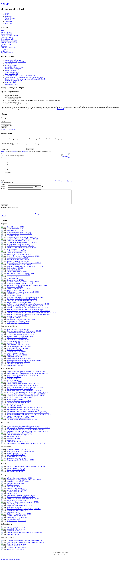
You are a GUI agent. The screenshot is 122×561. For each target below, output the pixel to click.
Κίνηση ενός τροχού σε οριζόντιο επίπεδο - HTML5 (23, 300)
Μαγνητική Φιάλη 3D (11, 74)
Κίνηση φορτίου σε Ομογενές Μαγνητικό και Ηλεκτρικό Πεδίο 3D (25, 79)
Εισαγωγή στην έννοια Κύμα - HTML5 (19, 345)
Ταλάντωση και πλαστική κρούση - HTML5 (20, 334)
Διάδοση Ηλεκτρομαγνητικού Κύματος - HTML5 (22, 419)
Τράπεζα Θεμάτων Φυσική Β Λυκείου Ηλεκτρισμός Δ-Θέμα (25, 542)
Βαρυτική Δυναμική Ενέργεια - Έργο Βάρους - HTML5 (24, 263)
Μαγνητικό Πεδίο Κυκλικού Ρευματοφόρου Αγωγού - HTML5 (26, 394)
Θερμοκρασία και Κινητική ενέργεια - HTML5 (21, 451)
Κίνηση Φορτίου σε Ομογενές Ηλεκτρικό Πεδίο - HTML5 (25, 387)
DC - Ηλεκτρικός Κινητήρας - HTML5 (18, 418)
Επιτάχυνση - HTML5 (13, 235)
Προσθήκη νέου (60, 181)
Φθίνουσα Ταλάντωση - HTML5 (17, 338)
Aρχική (7, 13)
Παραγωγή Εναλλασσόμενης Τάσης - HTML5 (21, 416)
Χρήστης (3, 118)
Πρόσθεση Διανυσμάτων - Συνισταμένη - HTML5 (22, 247)
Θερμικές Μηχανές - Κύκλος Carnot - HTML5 (21, 460)
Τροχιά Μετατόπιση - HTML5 (16, 228)
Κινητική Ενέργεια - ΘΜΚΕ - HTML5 (18, 261)
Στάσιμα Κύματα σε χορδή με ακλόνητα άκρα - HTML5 (24, 360)
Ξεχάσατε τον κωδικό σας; (9, 129)
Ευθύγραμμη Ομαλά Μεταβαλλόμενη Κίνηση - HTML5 (24, 237)
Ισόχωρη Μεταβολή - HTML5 (16, 455)
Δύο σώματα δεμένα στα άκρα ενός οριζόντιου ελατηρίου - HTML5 (27, 285)
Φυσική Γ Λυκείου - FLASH (9, 35)
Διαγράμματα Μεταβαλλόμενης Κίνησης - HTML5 (22, 239)
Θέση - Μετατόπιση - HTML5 (16, 227)
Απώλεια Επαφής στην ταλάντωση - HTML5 (20, 336)
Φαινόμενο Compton (11, 65)
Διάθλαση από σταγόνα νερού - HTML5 (19, 500)
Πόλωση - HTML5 (12, 512)
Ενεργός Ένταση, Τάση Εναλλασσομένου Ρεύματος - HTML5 (26, 443)
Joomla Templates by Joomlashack (11, 559)
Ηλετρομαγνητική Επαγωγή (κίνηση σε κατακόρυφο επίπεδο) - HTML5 (29, 414)
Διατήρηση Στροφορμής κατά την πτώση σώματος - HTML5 (25, 309)
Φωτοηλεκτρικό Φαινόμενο (13, 69)
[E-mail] (69, 155)
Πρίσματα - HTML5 (11, 82)
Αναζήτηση (4, 51)
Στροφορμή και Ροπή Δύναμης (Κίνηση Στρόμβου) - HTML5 (25, 306)
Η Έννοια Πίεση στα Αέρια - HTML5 (18, 449)
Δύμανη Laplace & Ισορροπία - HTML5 (19, 401)
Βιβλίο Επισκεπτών (7, 53)
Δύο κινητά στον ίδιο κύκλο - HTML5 (18, 275)
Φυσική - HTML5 (6, 32)
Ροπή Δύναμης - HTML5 (14, 295)
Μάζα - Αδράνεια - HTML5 (15, 249)
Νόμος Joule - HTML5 (14, 436)
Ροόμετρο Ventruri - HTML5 (15, 471)
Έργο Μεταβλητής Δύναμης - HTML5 (18, 259)
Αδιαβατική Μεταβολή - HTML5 (17, 458)
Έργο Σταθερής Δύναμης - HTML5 (17, 258)
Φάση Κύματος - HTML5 (14, 350)
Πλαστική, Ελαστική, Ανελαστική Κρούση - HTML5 (23, 282)
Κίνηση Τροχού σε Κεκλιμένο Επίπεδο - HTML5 (22, 299)
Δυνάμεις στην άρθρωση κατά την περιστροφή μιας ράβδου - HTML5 (28, 304)
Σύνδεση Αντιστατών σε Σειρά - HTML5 (19, 433)
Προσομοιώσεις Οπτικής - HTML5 (17, 517)
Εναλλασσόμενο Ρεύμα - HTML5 (17, 441)
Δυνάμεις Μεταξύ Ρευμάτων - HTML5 (18, 402)
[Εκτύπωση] (64, 155)
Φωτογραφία (8, 16)
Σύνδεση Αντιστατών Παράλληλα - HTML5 (20, 434)
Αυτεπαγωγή (8, 63)
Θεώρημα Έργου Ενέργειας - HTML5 (18, 321)
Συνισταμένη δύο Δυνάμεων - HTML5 (18, 244)
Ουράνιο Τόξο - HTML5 (14, 504)
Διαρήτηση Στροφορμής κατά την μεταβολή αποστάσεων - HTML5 (27, 307)
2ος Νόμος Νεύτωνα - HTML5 (16, 251)
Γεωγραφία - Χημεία (7, 37)
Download (8, 20)
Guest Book (8, 23)
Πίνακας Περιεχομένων (8, 39)
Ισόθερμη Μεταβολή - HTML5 (16, 456)
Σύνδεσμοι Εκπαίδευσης (8, 47)
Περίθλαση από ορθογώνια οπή (16, 521)
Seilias (5, 3)
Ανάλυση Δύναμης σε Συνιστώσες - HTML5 (20, 246)
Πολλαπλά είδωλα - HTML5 (15, 483)
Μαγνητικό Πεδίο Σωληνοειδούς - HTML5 (20, 397)
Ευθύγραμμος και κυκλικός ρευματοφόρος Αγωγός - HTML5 (25, 395)
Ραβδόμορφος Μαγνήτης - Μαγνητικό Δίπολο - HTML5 (24, 390)
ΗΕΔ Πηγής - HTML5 (13, 438)
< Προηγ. (36, 214)
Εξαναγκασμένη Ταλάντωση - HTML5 (18, 339)
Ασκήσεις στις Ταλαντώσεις (15, 549)
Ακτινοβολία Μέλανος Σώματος (14, 67)
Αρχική (3, 30)
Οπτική (24, 151)
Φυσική (7, 14)
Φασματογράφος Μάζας (12, 72)
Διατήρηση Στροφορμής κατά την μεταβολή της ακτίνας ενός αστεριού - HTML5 (31, 312)
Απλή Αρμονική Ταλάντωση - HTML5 (18, 329)
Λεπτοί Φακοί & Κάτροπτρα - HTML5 (18, 510)
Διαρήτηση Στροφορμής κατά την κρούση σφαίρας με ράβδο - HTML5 (28, 311)
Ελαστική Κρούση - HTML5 (15, 280)
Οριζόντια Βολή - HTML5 (15, 268)
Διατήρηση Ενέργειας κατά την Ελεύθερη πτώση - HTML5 (25, 266)
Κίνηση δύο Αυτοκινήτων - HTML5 (18, 240)
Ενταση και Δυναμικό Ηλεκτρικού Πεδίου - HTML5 (23, 383)
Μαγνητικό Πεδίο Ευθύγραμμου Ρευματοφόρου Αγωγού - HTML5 (27, 392)
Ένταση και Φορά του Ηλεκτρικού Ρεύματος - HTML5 (23, 426)
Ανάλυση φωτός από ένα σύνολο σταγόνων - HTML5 (23, 502)
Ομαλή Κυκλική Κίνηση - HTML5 (17, 271)
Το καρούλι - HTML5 (13, 317)
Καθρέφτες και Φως (13, 485)
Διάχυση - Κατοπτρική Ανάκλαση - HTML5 (20, 478)
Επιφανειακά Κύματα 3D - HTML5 (17, 348)
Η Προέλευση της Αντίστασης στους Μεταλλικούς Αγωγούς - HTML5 (28, 428)
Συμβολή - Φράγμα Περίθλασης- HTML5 (19, 514)
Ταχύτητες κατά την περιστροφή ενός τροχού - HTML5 (23, 292)
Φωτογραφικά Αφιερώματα (9, 41)
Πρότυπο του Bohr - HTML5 (16, 527)
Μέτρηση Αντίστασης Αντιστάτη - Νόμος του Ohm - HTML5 (25, 429)
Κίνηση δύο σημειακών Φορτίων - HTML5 (20, 389)
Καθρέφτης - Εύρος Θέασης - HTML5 (18, 481)
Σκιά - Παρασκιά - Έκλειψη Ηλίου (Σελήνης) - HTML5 (24, 509)
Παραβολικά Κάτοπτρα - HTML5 (17, 488)
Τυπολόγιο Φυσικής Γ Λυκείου (16, 547)
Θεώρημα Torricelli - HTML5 (16, 470)
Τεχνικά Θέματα (9, 18)
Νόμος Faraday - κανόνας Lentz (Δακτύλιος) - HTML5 (23, 409)
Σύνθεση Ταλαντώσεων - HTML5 (17, 341)
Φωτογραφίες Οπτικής (13, 519)
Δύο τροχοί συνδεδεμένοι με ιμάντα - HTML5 (21, 273)
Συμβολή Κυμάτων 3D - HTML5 (17, 355)
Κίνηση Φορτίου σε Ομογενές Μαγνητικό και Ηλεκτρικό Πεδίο (24, 77)
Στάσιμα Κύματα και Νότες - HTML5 (18, 362)
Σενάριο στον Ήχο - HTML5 (15, 365)
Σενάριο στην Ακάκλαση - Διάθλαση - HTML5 (21, 497)
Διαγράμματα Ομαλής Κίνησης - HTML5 (19, 234)
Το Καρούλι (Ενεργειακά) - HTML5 (18, 323)
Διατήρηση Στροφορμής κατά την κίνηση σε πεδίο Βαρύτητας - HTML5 (28, 314)
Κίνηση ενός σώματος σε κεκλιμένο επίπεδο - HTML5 (23, 256)
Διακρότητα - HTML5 (13, 343)
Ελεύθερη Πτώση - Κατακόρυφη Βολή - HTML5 (22, 242)
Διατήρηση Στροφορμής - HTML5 (17, 316)
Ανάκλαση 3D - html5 (11, 84)
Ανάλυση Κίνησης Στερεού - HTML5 (18, 288)
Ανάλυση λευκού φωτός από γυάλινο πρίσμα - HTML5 (23, 498)
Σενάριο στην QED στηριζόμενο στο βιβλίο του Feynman (24, 532)
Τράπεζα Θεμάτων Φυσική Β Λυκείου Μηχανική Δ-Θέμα (24, 540)
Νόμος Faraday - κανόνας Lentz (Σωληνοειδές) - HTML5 (24, 407)
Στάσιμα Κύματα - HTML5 (15, 356)
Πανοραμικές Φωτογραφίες (9, 42)
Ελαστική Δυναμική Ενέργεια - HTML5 (19, 264)
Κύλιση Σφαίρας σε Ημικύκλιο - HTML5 (19, 302)
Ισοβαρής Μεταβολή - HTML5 (16, 453)
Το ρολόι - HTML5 (13, 276)
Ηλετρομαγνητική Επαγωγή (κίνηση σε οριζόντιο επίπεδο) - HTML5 (28, 413)
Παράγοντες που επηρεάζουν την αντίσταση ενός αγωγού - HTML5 (27, 431)
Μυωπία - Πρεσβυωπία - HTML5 (17, 515)
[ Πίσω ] (3, 216)
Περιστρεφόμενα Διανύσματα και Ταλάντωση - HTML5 (24, 331)
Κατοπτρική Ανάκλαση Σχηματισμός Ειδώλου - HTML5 (24, 480)
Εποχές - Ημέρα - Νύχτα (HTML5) (15, 62)
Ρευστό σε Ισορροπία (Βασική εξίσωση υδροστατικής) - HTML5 (26, 466)
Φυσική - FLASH (6, 34)
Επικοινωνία (8, 21)
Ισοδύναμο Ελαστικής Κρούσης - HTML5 (20, 283)
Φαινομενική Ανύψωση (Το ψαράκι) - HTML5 (21, 495)
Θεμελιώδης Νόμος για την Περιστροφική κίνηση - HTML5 (25, 297)
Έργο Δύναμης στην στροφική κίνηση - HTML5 (21, 319)
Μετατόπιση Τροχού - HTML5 (14, 81)
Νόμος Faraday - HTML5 (14, 406)
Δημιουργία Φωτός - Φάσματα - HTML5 (19, 505)
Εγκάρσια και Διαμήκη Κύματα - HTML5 (19, 346)
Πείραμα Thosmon (10, 70)
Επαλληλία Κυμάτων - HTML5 (16, 351)
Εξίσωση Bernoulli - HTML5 (16, 468)
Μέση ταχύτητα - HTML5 (15, 230)
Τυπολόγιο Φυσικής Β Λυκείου (16, 546)
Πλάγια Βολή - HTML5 (14, 270)
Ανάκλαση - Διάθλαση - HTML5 (17, 490)
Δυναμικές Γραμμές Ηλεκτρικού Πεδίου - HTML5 (22, 385)
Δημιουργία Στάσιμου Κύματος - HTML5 (19, 358)
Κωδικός (3, 121)
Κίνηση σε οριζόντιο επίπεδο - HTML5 (19, 254)
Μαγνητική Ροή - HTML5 (15, 404)
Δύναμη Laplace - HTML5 (15, 399)
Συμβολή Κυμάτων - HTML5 (16, 353)
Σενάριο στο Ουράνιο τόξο (13, 60)
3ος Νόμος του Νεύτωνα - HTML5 (17, 252)
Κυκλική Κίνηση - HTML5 (15, 287)
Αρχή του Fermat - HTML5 (15, 492)
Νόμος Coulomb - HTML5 (15, 382)
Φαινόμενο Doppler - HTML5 (16, 363)
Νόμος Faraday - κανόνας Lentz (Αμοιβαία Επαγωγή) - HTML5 (26, 411)
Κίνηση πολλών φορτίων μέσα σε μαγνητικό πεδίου (20, 75)
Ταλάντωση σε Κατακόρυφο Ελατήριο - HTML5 (21, 333)
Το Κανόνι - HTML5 (13, 278)
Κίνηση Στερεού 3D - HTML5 (16, 290)
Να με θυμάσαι (7, 125)
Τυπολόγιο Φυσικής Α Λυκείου (16, 544)
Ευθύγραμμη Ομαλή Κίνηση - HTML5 (19, 232)
